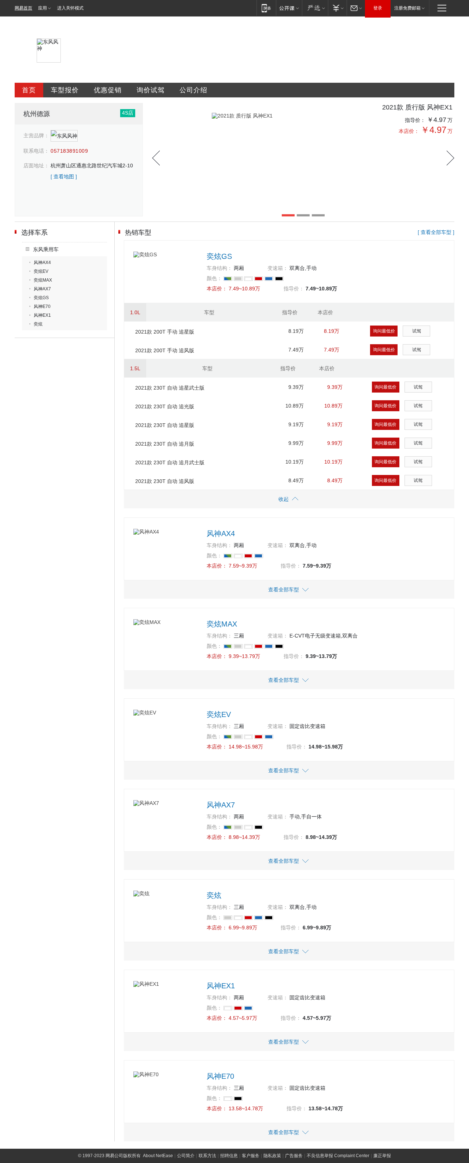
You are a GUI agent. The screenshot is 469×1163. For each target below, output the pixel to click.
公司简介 (186, 1155)
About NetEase (158, 1155)
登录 (377, 8)
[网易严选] (315, 8)
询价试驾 (151, 90)
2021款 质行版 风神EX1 (417, 107)
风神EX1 (42, 315)
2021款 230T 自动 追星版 (164, 425)
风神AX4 (42, 262)
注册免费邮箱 (407, 8)
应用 (42, 8)
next (450, 158)
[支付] (337, 8)
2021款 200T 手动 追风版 (164, 350)
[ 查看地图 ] (64, 176)
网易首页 (23, 8)
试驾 (416, 331)
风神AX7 (42, 288)
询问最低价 (384, 331)
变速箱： (277, 268)
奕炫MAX (43, 280)
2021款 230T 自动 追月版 (164, 444)
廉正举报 (382, 1155)
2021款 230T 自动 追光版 (164, 406)
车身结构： (219, 268)
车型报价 (65, 90)
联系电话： (36, 151)
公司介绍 (193, 90)
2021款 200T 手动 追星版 (164, 332)
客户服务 (250, 1155)
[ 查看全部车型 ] (436, 232)
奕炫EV (41, 271)
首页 (29, 90)
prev (156, 158)
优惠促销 (108, 90)
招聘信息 (229, 1155)
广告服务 (294, 1155)
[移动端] (266, 8)
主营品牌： (36, 135)
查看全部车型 (283, 589)
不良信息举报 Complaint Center (338, 1155)
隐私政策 (272, 1155)
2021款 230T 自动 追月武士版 (169, 462)
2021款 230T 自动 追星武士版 (169, 388)
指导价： (415, 120)
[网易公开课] (289, 8)
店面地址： (36, 165)
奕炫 (38, 324)
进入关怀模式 (70, 8)
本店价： (409, 131)
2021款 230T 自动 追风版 (164, 481)
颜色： (214, 278)
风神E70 (42, 306)
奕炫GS (41, 297)
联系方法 (207, 1155)
